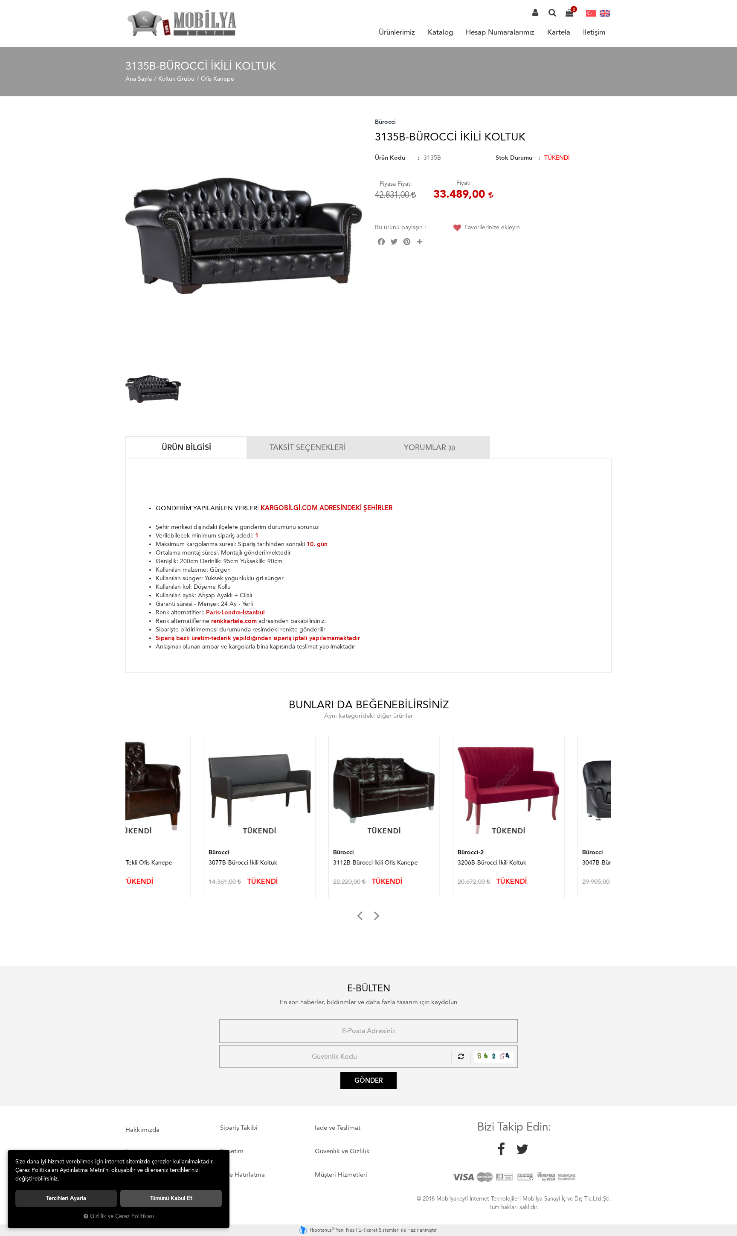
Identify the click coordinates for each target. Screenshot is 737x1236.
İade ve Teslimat (337, 1127)
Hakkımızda (142, 1130)
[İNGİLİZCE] (605, 12)
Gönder (368, 1080)
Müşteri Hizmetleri (341, 1174)
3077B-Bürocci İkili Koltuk (164, 862)
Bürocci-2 (392, 852)
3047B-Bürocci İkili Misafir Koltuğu (550, 862)
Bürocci (385, 122)
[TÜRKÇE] (591, 12)
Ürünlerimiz (397, 32)
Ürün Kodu (390, 157)
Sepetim (232, 1151)
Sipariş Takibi (239, 1127)
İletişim (594, 32)
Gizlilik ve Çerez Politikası (122, 1216)
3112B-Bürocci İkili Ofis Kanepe (297, 862)
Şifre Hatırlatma (242, 1174)
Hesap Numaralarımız (500, 32)
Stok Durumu (514, 157)
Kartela (558, 32)
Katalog (440, 32)
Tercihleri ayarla (66, 1198)
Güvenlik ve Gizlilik (342, 1151)
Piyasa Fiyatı (396, 183)
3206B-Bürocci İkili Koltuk (413, 862)
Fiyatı (463, 183)
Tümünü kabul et (171, 1198)
